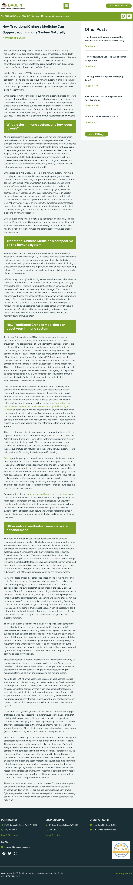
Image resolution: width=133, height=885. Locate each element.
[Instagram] (15, 853)
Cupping (8, 458)
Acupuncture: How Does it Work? (101, 116)
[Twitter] (129, 16)
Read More (90, 46)
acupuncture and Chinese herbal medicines (48, 494)
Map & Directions (9, 835)
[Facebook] (123, 16)
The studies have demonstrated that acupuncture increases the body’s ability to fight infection (37, 406)
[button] (66, 6)
